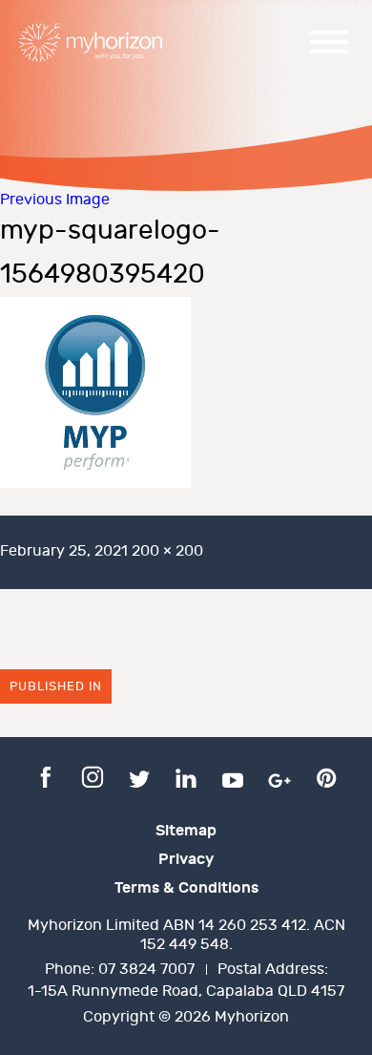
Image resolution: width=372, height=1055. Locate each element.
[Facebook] (45, 776)
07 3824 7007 (146, 969)
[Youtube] (232, 776)
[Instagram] (92, 776)
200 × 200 (167, 551)
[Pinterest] (326, 776)
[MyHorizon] (90, 42)
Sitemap (186, 830)
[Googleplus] (279, 776)
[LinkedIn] (186, 776)
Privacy (186, 859)
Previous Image (55, 200)
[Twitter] (139, 776)
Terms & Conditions (186, 887)
